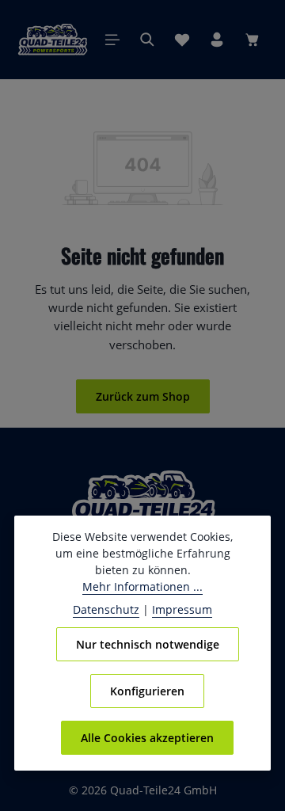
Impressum (182, 609)
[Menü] (112, 39)
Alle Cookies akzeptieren (147, 737)
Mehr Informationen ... (142, 586)
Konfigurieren (147, 691)
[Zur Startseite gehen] (52, 39)
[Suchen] (147, 39)
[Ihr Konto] (217, 39)
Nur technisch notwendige (147, 644)
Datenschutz (106, 609)
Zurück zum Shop (143, 396)
